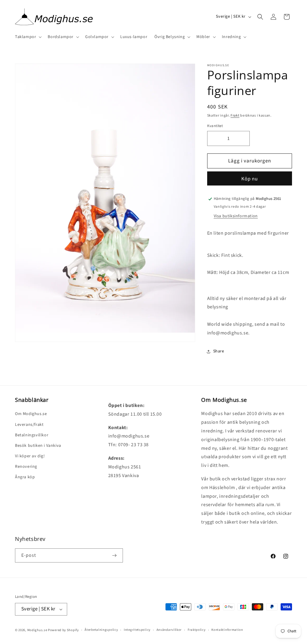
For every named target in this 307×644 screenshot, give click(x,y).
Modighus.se (37, 630)
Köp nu (249, 179)
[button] (27, 37)
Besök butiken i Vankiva (38, 446)
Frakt (235, 115)
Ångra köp (25, 477)
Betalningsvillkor (31, 435)
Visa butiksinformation (236, 216)
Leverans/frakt (29, 425)
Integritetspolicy (137, 630)
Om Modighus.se (31, 414)
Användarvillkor (169, 630)
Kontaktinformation (227, 630)
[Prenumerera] (114, 555)
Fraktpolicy (197, 630)
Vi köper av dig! (30, 456)
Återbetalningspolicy (101, 630)
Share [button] (218, 351)
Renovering (26, 467)
